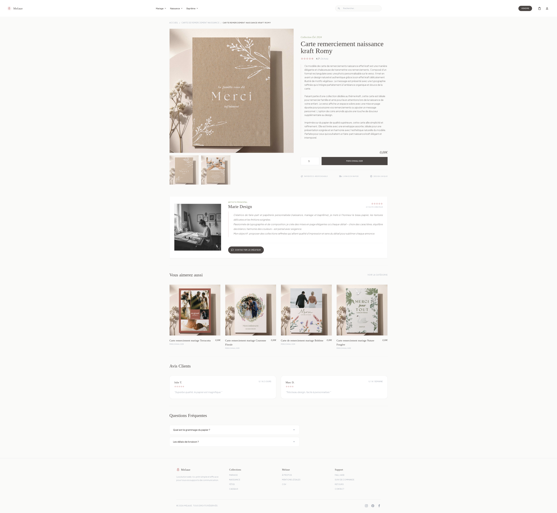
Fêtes (232, 484)
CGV (284, 484)
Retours (339, 484)
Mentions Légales (291, 480)
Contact (339, 489)
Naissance (176, 8)
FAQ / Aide (339, 475)
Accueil (173, 23)
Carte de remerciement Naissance (200, 23)
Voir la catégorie (378, 275)
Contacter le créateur (246, 250)
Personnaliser (354, 161)
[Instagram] (366, 505)
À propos (287, 475)
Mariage (161, 8)
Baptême (193, 8)
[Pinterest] (372, 505)
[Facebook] (379, 505)
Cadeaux (233, 489)
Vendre (525, 8)
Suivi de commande (344, 480)
